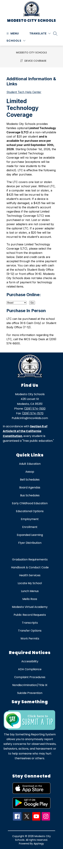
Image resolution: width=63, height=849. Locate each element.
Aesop (29, 472)
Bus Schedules (30, 495)
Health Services (29, 575)
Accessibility (29, 661)
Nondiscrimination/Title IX (29, 685)
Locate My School (30, 583)
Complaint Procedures (29, 677)
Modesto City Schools (31, 52)
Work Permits (29, 638)
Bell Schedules (30, 480)
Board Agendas (29, 487)
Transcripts (30, 623)
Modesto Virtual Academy (30, 607)
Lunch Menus (30, 591)
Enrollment (29, 527)
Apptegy (39, 843)
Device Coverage (35, 61)
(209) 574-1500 (35, 409)
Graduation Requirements (30, 559)
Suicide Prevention (29, 693)
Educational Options (30, 511)
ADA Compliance (29, 669)
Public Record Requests (30, 615)
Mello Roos (29, 599)
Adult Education (30, 464)
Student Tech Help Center (23, 92)
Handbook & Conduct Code (30, 567)
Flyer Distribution (29, 543)
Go (32, 302)
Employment (30, 519)
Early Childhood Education (30, 503)
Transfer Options (29, 631)
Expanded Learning (30, 535)
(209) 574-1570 (32, 413)
